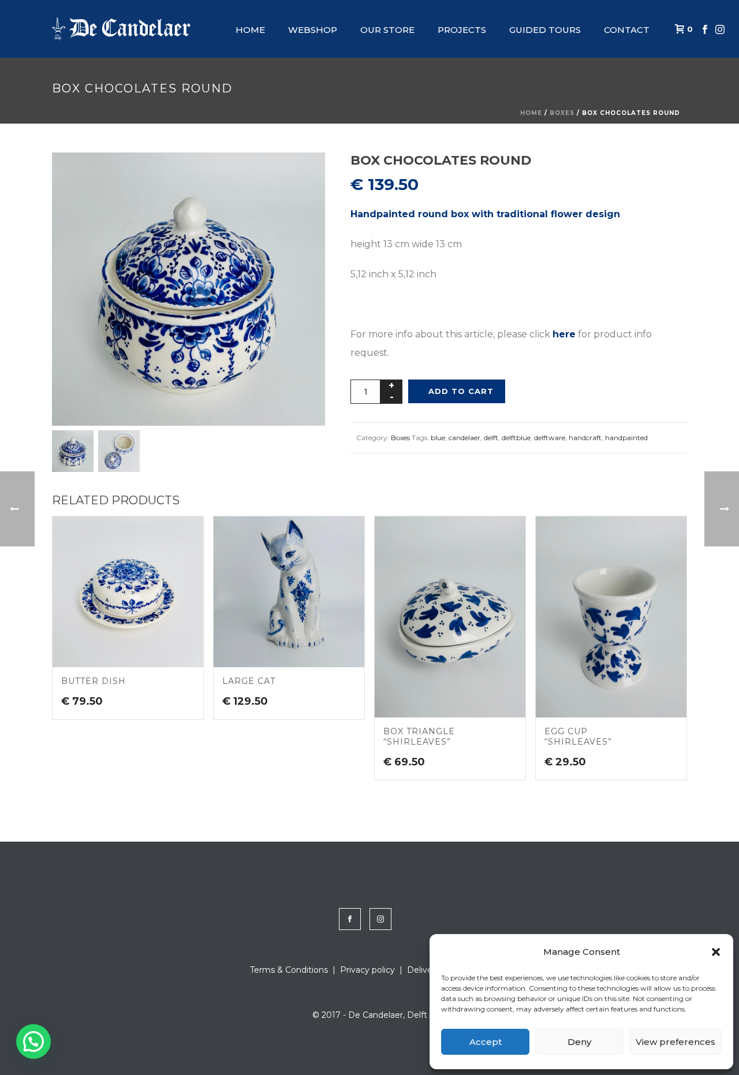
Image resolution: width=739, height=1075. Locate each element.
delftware (549, 437)
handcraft (585, 437)
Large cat (248, 681)
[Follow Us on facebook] (350, 919)
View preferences (675, 1041)
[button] (716, 952)
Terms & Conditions (289, 970)
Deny (579, 1041)
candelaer (464, 437)
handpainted (626, 437)
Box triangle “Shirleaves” (419, 736)
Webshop (312, 29)
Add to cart (461, 391)
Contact (627, 29)
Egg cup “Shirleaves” (578, 736)
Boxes (562, 113)
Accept (485, 1041)
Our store (387, 29)
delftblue (516, 437)
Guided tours (545, 29)
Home (250, 29)
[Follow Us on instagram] (380, 919)
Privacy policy (367, 970)
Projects (462, 29)
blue (438, 437)
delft (491, 437)
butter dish (93, 681)
